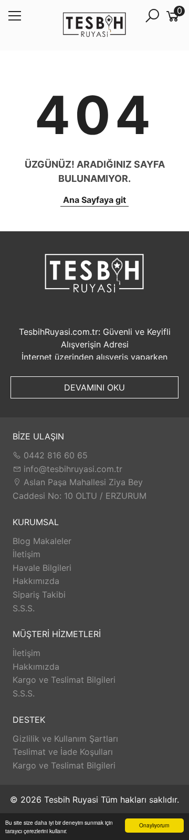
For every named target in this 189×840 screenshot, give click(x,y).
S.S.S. (24, 608)
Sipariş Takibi (39, 594)
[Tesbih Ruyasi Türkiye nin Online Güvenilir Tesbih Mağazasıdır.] (94, 25)
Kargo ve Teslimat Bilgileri (64, 679)
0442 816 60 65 (54, 455)
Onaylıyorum (154, 825)
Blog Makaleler (42, 541)
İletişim (26, 554)
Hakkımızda (36, 581)
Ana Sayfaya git (94, 199)
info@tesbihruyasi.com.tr (73, 469)
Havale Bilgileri (42, 567)
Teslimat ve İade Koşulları (63, 751)
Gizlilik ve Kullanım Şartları (65, 738)
